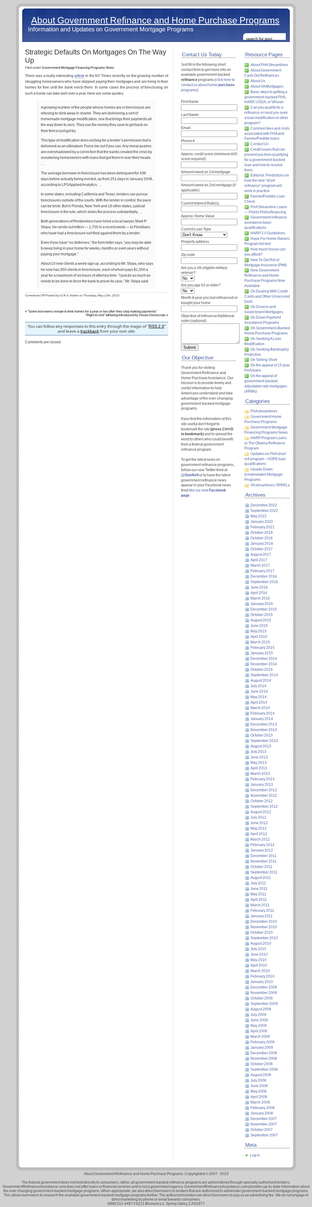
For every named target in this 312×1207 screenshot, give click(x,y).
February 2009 (262, 1042)
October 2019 (261, 532)
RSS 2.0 (156, 326)
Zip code (188, 255)
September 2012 (264, 806)
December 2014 (263, 658)
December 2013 (263, 724)
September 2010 (264, 938)
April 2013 (258, 768)
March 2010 (260, 971)
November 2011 (263, 861)
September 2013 (264, 741)
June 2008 (259, 1086)
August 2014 (260, 680)
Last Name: (190, 115)
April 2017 (258, 560)
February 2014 (262, 713)
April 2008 (258, 1097)
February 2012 (262, 845)
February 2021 (262, 527)
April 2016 (258, 593)
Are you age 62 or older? (201, 285)
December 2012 (263, 790)
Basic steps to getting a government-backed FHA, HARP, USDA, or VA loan (265, 97)
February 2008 (262, 1108)
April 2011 (258, 899)
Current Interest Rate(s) (200, 203)
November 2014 (263, 664)
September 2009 (264, 1004)
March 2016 (260, 598)
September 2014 (264, 675)
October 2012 (261, 801)
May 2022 (258, 516)
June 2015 (259, 626)
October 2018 (261, 538)
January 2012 (261, 850)
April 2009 (258, 1031)
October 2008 (261, 1064)
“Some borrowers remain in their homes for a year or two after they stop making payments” (92, 311)
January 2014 (261, 719)
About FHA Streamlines (269, 65)
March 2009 (260, 1036)
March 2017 (260, 565)
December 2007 (263, 1119)
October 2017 (261, 549)
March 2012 (260, 839)
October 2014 (261, 669)
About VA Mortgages (266, 86)
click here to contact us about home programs (208, 85)
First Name (190, 102)
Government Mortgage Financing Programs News (78, 67)
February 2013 (262, 779)
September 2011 (264, 872)
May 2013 (258, 763)
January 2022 (261, 522)
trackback (89, 331)
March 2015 (260, 642)
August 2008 (260, 1075)
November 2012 (263, 795)
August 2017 (260, 554)
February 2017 (262, 571)
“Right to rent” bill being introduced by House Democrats (125, 315)
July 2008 (258, 1080)
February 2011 (262, 910)
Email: (186, 128)
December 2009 (263, 987)
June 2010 (259, 954)
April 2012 (258, 834)
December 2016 (263, 576)
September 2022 (264, 511)
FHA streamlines (263, 411)
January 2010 (261, 982)
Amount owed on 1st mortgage (205, 172)
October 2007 (261, 1130)
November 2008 (263, 1058)
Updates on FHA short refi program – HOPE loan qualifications (265, 459)
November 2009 (263, 993)
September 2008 (264, 1069)
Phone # (188, 141)
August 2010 (260, 943)
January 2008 (261, 1113)
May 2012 (258, 828)
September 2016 (264, 582)
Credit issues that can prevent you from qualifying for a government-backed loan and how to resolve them (266, 159)
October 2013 (261, 735)
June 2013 (259, 757)
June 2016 (259, 587)
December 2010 (263, 921)
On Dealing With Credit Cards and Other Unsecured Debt (267, 296)
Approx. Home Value (197, 216)
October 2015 (261, 615)
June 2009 (259, 1020)
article (79, 76)
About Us (257, 81)
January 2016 (261, 604)
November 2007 (263, 1124)
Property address (195, 242)
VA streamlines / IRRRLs (270, 485)
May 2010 (258, 960)
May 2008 (258, 1091)
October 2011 (261, 867)
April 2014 (258, 702)
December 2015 (263, 609)
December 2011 (263, 856)
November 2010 (263, 927)
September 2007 (264, 1135)
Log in (255, 1155)
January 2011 (261, 916)
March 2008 (260, 1102)
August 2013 (260, 746)
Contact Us (259, 144)
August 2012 (260, 812)
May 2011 (258, 894)
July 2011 (258, 883)
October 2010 (261, 932)
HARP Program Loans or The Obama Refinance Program (265, 443)
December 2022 (263, 505)
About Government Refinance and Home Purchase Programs (155, 20)
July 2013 (258, 752)
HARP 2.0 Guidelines (267, 233)
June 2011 (259, 889)
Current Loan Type (196, 229)
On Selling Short (263, 360)
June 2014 (259, 691)
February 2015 (262, 647)
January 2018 (261, 543)
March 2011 (260, 905)
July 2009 (258, 1015)
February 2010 (262, 976)
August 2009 (260, 1009)
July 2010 (258, 949)
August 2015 (260, 620)
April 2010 (258, 965)
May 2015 (258, 631)
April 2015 (258, 637)
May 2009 (258, 1025)
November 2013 (263, 730)
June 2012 (259, 823)
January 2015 (261, 653)
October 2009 (261, 998)
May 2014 (258, 697)
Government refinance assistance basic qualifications (265, 222)
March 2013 (260, 773)
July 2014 (258, 686)
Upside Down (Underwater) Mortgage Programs (263, 474)
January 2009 (261, 1047)
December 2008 (263, 1053)
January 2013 (261, 784)
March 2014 (260, 708)
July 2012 (258, 817)
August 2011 (260, 878)
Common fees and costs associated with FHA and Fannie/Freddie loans (266, 133)
